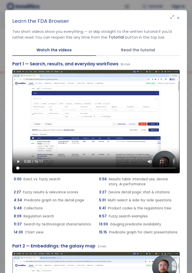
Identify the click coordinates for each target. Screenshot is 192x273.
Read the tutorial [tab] (138, 50)
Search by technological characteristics (52, 224)
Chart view (29, 232)
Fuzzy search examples (123, 216)
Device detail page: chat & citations (134, 192)
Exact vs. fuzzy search (37, 179)
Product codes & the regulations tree (135, 208)
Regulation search (34, 216)
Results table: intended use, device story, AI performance (133, 182)
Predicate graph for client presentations (138, 232)
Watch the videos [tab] (54, 50)
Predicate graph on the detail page (49, 200)
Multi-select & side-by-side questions (135, 200)
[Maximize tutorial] (172, 17)
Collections (28, 208)
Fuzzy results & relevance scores (46, 192)
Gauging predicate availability (130, 224)
